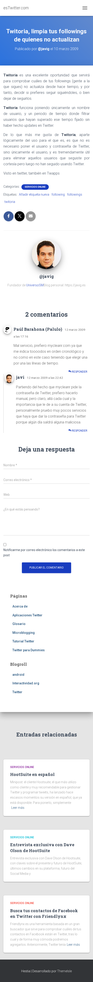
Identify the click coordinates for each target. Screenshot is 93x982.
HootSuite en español (32, 774)
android (18, 674)
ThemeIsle (64, 971)
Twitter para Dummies (28, 650)
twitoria (10, 202)
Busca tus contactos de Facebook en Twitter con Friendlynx (44, 913)
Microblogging (23, 632)
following (58, 194)
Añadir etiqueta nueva (34, 194)
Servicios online (35, 187)
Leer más (17, 807)
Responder (79, 371)
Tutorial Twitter (23, 641)
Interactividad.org (25, 683)
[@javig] (46, 254)
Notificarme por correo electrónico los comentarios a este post (44, 552)
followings (74, 194)
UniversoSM (35, 285)
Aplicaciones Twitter (27, 615)
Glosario (19, 624)
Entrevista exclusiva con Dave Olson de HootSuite (42, 847)
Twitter (17, 692)
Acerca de (20, 606)
